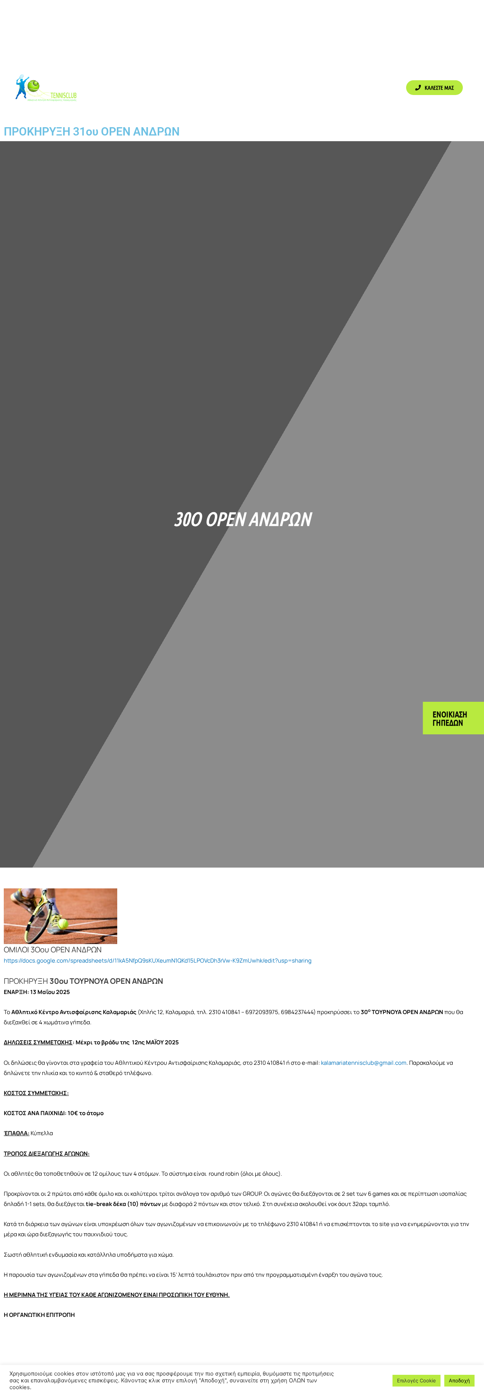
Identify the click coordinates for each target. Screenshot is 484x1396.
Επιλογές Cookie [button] (416, 1380)
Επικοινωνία (358, 87)
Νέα (325, 87)
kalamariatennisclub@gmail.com (363, 1063)
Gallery (254, 87)
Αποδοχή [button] (459, 1380)
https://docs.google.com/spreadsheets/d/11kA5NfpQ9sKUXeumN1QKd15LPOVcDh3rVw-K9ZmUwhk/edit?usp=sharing (158, 960)
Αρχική (113, 87)
